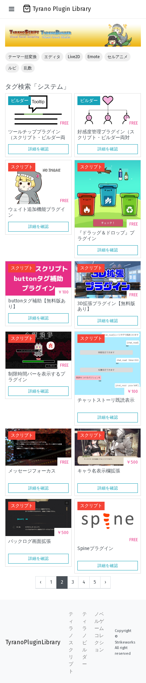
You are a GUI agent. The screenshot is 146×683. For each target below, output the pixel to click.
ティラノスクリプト (71, 642)
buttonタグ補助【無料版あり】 (37, 303)
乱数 (28, 68)
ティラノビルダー (84, 639)
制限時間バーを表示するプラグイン (36, 376)
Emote (94, 56)
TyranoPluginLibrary (32, 642)
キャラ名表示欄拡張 (98, 471)
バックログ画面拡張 (29, 541)
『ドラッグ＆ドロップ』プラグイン (105, 235)
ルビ (12, 68)
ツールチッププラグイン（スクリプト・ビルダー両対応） (36, 134)
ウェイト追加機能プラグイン (36, 212)
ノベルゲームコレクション (99, 632)
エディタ (52, 56)
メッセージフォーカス (32, 471)
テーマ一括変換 (22, 56)
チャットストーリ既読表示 (105, 400)
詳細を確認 (38, 149)
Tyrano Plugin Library (62, 9)
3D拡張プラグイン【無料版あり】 (106, 306)
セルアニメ (117, 56)
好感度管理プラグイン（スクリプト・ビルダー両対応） (105, 134)
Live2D (74, 56)
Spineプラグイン (95, 548)
